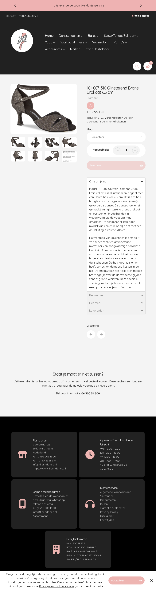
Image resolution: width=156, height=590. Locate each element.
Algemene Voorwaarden (115, 492)
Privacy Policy (109, 512)
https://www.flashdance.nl (49, 468)
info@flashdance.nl (45, 464)
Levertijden (107, 520)
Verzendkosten (114, 117)
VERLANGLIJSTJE (28, 15)
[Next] (141, 6)
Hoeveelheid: (100, 149)
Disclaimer (106, 516)
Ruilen (104, 504)
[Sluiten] (151, 580)
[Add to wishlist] (90, 106)
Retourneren (108, 500)
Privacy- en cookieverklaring (57, 586)
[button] (116, 181)
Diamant (92, 98)
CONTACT (11, 15)
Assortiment (40, 516)
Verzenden (107, 496)
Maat (90, 129)
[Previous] (15, 6)
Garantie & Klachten (113, 508)
